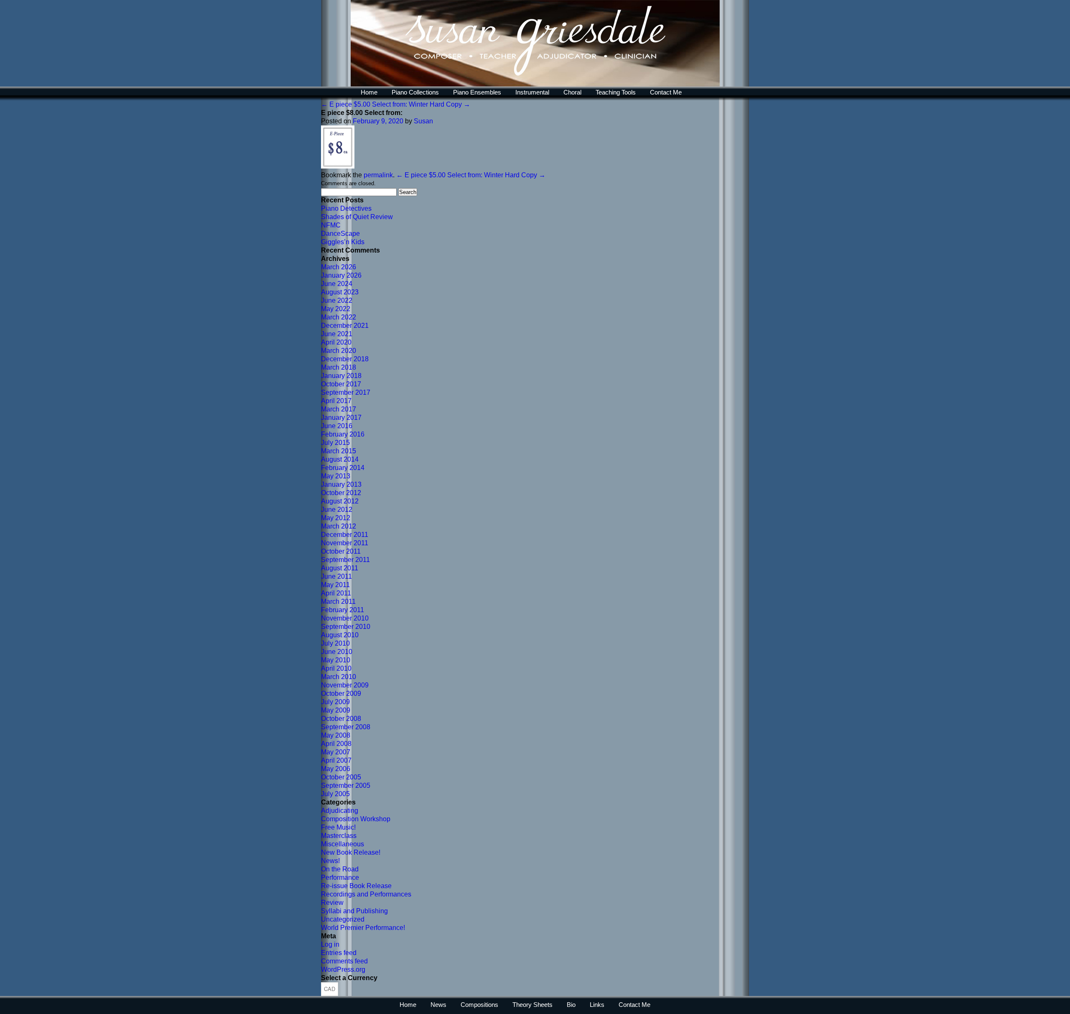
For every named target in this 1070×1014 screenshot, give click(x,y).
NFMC (331, 225)
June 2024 (336, 283)
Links (597, 1004)
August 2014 (340, 459)
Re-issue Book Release (356, 885)
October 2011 (341, 551)
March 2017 (338, 409)
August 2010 (340, 635)
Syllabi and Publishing (354, 910)
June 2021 (336, 333)
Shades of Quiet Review (357, 216)
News (438, 1004)
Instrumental (532, 92)
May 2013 (335, 476)
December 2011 (344, 534)
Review (332, 902)
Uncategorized (342, 919)
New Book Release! (350, 852)
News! (330, 860)
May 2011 (335, 584)
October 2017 (341, 384)
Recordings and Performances (366, 894)
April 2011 (336, 593)
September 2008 (345, 726)
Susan (423, 121)
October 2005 (341, 777)
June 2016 (336, 425)
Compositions (479, 1004)
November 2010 (345, 618)
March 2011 (338, 601)
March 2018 (338, 367)
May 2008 (335, 735)
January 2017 (341, 417)
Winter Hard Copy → (439, 104)
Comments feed (344, 961)
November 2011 (344, 543)
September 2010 (345, 626)
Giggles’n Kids (342, 241)
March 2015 (338, 451)
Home (369, 92)
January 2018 (341, 375)
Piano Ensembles (477, 92)
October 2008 (341, 718)
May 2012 (335, 517)
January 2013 (341, 484)
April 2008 (336, 743)
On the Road (340, 869)
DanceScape (340, 233)
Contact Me (666, 92)
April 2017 (336, 400)
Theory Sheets (532, 1004)
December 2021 (345, 325)
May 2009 (335, 710)
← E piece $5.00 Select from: (364, 104)
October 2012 (341, 492)
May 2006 (335, 768)
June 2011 (336, 576)
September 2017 (345, 392)
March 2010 (338, 676)
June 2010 (336, 651)
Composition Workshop (355, 818)
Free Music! (338, 827)
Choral (572, 92)
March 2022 (338, 317)
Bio (571, 1004)
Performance (340, 877)
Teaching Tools (616, 92)
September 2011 (345, 559)
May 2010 (335, 660)
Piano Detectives (346, 208)
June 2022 (336, 300)
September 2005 (345, 785)
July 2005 (335, 793)
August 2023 (340, 292)
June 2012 (336, 509)
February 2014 (342, 467)
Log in (330, 944)
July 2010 (335, 643)
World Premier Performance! (363, 927)
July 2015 (335, 442)
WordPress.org (343, 969)
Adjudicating (339, 810)
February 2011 (342, 609)
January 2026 (341, 275)
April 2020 (336, 342)
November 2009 (345, 685)
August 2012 (340, 501)
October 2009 (341, 693)
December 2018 (345, 359)
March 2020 (338, 350)
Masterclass (339, 835)
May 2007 (335, 752)
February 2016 (342, 434)
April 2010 (336, 668)
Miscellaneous (342, 844)
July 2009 (335, 701)
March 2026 (338, 267)
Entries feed (339, 952)
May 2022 (335, 308)
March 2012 (338, 526)
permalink (378, 175)
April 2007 (336, 760)
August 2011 (339, 568)
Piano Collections (415, 92)
